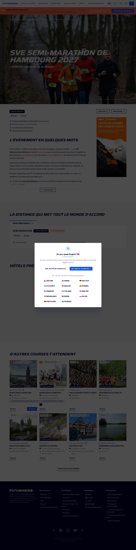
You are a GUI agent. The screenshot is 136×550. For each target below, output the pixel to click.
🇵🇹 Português (50, 301)
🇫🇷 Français (49, 291)
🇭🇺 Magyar (83, 291)
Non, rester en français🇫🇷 (55, 269)
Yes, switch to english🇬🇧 (81, 269)
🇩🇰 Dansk (65, 281)
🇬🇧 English (66, 286)
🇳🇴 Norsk (65, 296)
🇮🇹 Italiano (66, 291)
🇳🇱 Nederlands (50, 296)
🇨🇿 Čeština (48, 281)
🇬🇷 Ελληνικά (49, 286)
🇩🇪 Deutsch (84, 281)
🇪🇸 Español (84, 286)
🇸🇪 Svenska (66, 301)
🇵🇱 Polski (83, 296)
